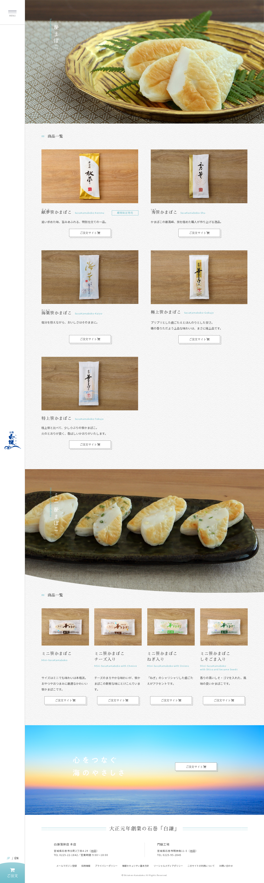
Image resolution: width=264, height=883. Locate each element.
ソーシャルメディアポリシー (168, 865)
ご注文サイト (88, 232)
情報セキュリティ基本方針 (135, 865)
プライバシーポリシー (106, 865)
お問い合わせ (226, 865)
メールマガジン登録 (66, 865)
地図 (93, 850)
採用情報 (85, 865)
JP (8, 858)
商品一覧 (55, 136)
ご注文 (12, 876)
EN (16, 858)
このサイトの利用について (201, 865)
